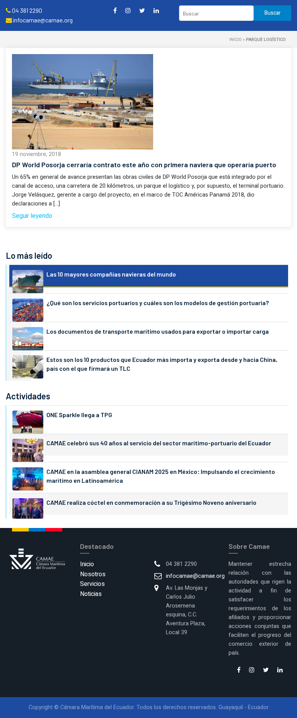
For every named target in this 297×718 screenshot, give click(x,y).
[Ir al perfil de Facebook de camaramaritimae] (115, 10)
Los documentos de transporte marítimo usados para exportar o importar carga (157, 331)
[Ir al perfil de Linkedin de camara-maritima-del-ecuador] (156, 10)
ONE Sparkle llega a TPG (79, 414)
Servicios (92, 584)
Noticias (91, 594)
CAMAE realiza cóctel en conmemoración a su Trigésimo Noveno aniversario (151, 502)
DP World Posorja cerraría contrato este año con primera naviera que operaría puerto (144, 164)
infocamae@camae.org (195, 576)
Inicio (235, 39)
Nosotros (93, 574)
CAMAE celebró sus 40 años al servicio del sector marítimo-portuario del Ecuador (158, 442)
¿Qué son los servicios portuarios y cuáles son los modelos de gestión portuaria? (157, 302)
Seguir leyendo (32, 216)
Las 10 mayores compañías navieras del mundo (111, 274)
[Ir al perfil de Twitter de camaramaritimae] (142, 10)
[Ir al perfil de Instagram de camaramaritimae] (128, 10)
